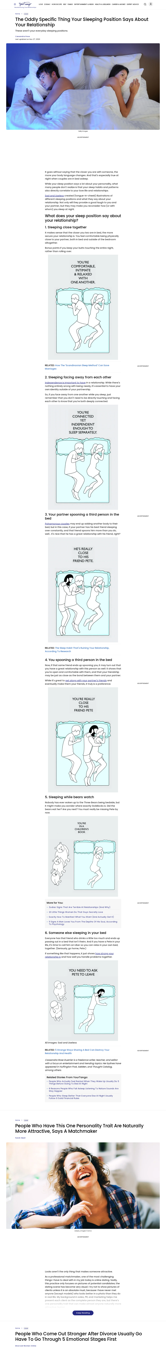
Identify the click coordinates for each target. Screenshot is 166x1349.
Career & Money (118, 4)
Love (41, 4)
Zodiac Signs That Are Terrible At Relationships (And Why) (79, 907)
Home (17, 14)
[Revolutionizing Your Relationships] (25, 4)
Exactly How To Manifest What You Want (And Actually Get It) (81, 917)
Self (64, 4)
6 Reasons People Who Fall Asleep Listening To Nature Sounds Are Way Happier (84, 1089)
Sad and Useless (54, 195)
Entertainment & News (84, 4)
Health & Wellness (102, 4)
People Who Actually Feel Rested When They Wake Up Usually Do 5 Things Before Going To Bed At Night (84, 1082)
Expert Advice (133, 4)
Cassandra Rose (22, 36)
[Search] (144, 3)
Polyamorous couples (57, 523)
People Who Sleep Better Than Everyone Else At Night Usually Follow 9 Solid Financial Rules (81, 1097)
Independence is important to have (65, 382)
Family (70, 4)
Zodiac (47, 4)
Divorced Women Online (25, 1346)
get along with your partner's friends (86, 680)
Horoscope (57, 4)
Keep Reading (83, 1313)
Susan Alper (20, 1138)
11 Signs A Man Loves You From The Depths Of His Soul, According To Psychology (83, 922)
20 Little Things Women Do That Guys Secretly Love (76, 912)
